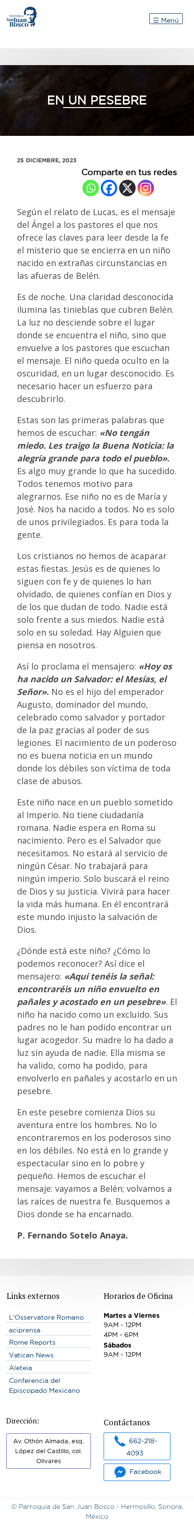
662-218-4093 (141, 1447)
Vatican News (31, 1355)
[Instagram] (145, 188)
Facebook (145, 1471)
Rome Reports (32, 1342)
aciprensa (24, 1330)
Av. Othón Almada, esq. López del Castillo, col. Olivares (48, 1451)
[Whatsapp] (90, 188)
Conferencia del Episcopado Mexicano (44, 1385)
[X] (127, 188)
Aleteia (20, 1368)
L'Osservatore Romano (46, 1317)
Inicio (15, 11)
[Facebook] (109, 188)
